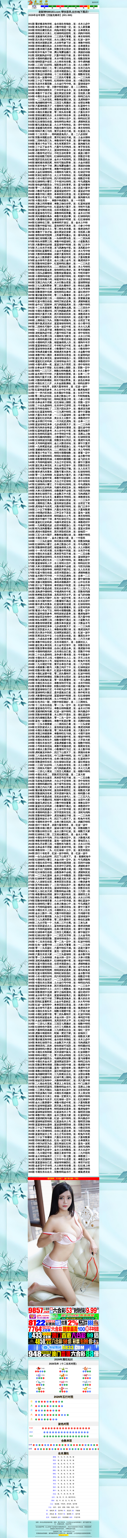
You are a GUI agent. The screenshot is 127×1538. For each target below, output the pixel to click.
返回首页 (95, 2)
